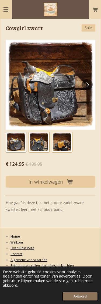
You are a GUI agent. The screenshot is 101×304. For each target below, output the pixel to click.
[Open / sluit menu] (6, 9)
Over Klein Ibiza (22, 248)
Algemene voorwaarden (29, 260)
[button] (16, 142)
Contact (16, 254)
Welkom (17, 242)
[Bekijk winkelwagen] (95, 9)
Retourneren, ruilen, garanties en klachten (42, 265)
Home (15, 236)
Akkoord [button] (80, 296)
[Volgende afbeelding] (87, 84)
